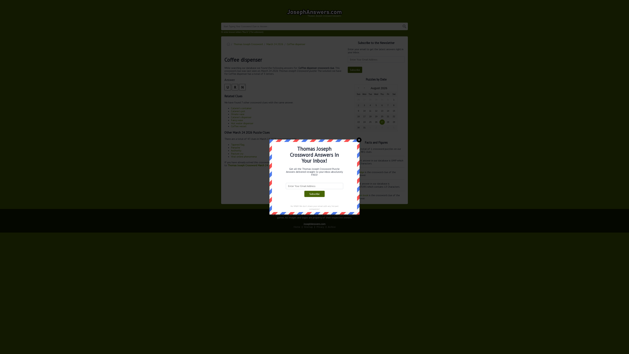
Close (359, 140)
